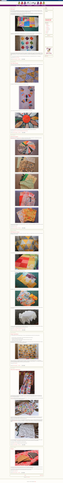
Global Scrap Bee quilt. (25, 289)
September (25, 395)
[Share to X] (23, 59)
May (47, 24)
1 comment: (19, 472)
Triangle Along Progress (14, 334)
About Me (23, 5)
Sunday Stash (15, 226)
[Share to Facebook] (24, 132)
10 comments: (19, 444)
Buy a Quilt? (44, 5)
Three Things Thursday (14, 63)
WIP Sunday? (13, 9)
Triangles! (12, 448)
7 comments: (19, 365)
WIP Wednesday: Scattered (15, 232)
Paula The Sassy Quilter (22, 328)
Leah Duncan (14, 138)
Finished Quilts (29, 5)
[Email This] (22, 132)
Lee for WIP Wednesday (16, 328)
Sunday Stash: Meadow (14, 136)
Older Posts (41, 475)
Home (18, 5)
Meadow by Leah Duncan (33, 307)
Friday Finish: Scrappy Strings (15, 369)
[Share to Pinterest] (24, 59)
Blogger (35, 481)
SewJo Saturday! (17, 57)
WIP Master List (36, 5)
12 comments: (19, 132)
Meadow (11, 138)
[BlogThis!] (22, 59)
